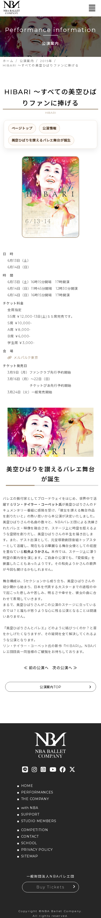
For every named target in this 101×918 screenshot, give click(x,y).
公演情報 (49, 128)
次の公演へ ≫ (64, 668)
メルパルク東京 (26, 357)
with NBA (29, 808)
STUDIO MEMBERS (38, 821)
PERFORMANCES (37, 792)
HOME (27, 786)
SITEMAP (29, 856)
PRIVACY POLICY (37, 850)
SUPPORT (30, 814)
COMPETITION (34, 830)
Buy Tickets (50, 887)
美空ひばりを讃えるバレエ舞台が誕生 (41, 140)
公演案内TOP (50, 687)
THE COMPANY (35, 799)
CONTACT (30, 836)
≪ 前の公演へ (36, 668)
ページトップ (22, 128)
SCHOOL (29, 843)
